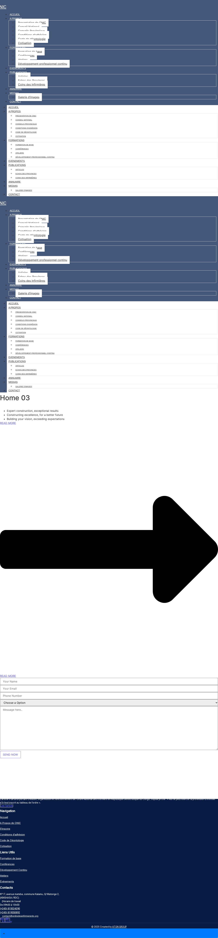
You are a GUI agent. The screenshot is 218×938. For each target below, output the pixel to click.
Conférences (26, 55)
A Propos (16, 18)
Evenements (18, 68)
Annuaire (16, 89)
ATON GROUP (119, 926)
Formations (18, 47)
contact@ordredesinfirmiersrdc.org (20, 916)
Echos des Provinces (31, 80)
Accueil (15, 14)
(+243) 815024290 (10, 908)
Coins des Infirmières (31, 84)
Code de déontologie (31, 39)
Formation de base (30, 51)
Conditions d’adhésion (32, 35)
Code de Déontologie (12, 840)
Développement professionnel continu (42, 63)
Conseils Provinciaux (31, 30)
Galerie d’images (28, 97)
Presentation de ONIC (32, 22)
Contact (15, 101)
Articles (23, 76)
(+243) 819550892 (10, 912)
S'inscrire (5, 828)
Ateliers (23, 59)
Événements (7, 881)
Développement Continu (13, 870)
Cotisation (24, 43)
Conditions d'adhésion (12, 834)
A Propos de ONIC (10, 823)
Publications (18, 72)
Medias (14, 93)
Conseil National (28, 26)
